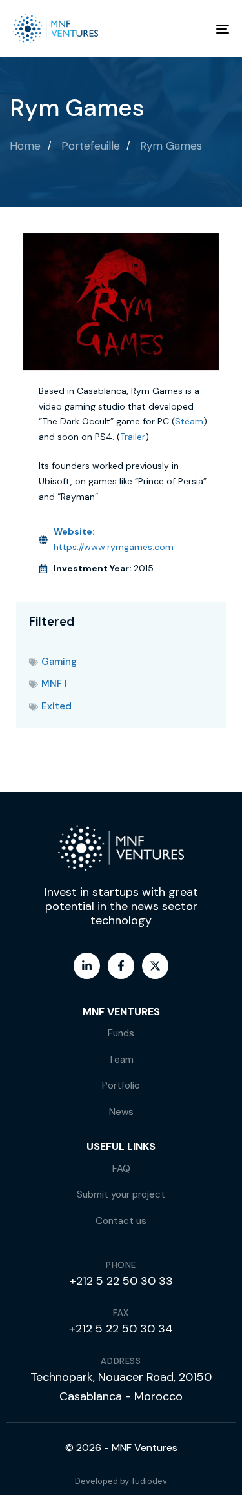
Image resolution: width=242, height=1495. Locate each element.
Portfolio (121, 1085)
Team (121, 1059)
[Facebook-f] (121, 966)
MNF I (54, 683)
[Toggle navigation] (193, 28)
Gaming (59, 661)
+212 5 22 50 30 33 (121, 1281)
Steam (189, 421)
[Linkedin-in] (87, 966)
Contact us (121, 1220)
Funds (121, 1033)
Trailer (132, 436)
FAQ (121, 1168)
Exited (56, 706)
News (121, 1111)
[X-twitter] (155, 966)
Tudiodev (149, 1481)
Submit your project (121, 1194)
